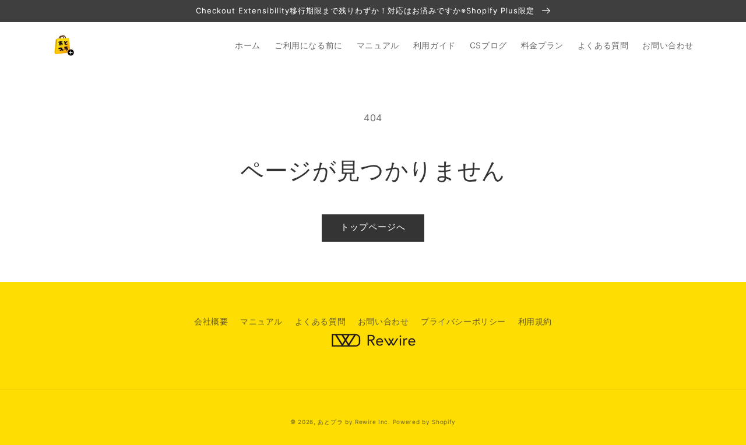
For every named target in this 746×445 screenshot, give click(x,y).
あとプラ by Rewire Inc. (354, 421)
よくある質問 (320, 321)
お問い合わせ (383, 321)
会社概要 (211, 321)
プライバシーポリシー (463, 321)
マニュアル (261, 321)
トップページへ (373, 226)
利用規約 (535, 321)
